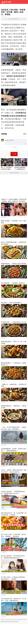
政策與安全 (8, 621)
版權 (17, 621)
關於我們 (3, 621)
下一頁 (14, 154)
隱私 (15, 621)
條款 (12, 621)
